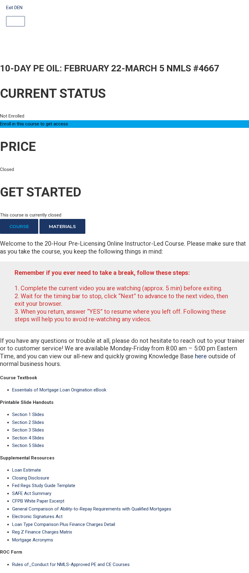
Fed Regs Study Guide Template (43, 485)
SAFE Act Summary (31, 493)
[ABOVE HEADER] (15, 21)
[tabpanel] (124, 304)
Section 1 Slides (28, 414)
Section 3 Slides (28, 430)
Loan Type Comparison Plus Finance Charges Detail (63, 524)
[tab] (19, 226)
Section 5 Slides (28, 445)
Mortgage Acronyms (32, 540)
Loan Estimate (26, 470)
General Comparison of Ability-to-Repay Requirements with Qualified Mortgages (91, 509)
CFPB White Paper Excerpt (38, 501)
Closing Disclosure (30, 478)
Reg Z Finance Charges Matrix (42, 532)
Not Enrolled (12, 116)
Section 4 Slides (28, 438)
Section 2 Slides (28, 422)
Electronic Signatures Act (37, 516)
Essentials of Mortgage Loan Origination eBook (59, 390)
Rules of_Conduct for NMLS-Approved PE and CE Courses (71, 564)
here (201, 356)
